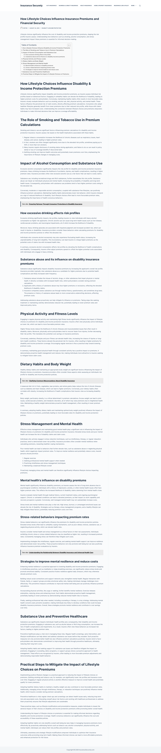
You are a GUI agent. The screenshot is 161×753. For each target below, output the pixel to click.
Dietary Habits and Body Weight (33, 61)
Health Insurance (86, 5)
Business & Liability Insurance (68, 5)
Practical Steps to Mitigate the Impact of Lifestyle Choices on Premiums (46, 74)
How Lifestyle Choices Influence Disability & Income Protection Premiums (46, 48)
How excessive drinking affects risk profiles (38, 54)
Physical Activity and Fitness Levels (34, 59)
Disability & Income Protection (51, 28)
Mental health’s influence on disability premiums (39, 65)
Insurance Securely (31, 5)
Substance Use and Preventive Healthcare (36, 72)
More (132, 5)
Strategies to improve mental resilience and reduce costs (42, 69)
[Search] (140, 5)
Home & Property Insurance (103, 5)
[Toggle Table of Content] (68, 45)
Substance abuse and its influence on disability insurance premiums (45, 56)
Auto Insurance (51, 5)
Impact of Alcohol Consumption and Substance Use (39, 52)
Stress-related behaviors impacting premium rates (40, 67)
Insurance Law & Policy (121, 5)
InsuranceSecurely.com (86, 750)
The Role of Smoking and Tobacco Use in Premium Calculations (43, 50)
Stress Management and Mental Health (35, 63)
